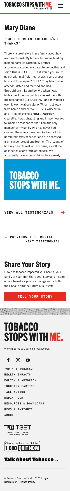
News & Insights (18, 409)
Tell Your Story (35, 296)
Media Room (13, 397)
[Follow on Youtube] (28, 360)
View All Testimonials (28, 212)
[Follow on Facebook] (8, 360)
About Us (12, 415)
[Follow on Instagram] (18, 360)
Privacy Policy (27, 481)
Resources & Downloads (24, 403)
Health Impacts (17, 374)
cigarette (10, 118)
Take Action (14, 392)
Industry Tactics (19, 386)
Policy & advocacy (20, 380)
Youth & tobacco (18, 368)
